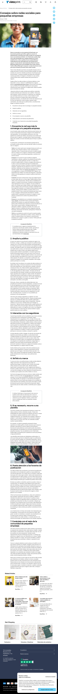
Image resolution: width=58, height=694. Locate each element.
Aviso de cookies (28, 686)
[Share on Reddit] (54, 19)
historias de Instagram (30, 169)
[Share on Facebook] (54, 8)
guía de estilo (28, 375)
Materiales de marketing (44, 642)
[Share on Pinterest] (54, 11)
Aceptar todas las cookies (47, 689)
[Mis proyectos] (40, 2)
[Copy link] (54, 23)
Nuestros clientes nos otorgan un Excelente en (31, 669)
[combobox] (26, 2)
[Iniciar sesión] (50, 2)
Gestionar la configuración (28, 689)
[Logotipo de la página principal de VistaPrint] (13, 2)
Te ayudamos (23, 650)
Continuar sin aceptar (50, 676)
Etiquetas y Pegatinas (27, 642)
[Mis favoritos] (45, 2)
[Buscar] (30, 2)
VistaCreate (26, 233)
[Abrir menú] (2, 2)
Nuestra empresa (24, 653)
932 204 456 (5, 686)
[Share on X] (54, 15)
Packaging (7, 642)
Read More (17, 589)
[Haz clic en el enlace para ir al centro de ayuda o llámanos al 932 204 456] (36, 2)
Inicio (10, 686)
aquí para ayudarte (7, 659)
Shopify (16, 200)
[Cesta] (55, 2)
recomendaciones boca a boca (21, 84)
